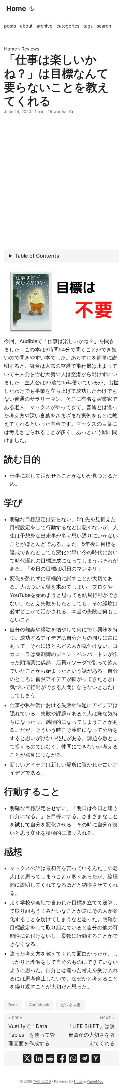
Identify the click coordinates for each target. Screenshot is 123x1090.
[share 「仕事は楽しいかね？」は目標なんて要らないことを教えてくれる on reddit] (50, 1058)
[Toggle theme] (31, 8)
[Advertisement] (61, 182)
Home (16, 8)
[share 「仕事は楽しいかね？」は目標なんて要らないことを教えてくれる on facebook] (61, 1058)
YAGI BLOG (42, 1081)
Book (13, 1004)
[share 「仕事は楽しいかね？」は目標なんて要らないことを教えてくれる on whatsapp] (73, 1058)
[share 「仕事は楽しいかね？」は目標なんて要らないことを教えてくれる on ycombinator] (96, 1058)
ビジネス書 (71, 1004)
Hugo (78, 1081)
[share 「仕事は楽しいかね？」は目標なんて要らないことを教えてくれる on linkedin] (38, 1058)
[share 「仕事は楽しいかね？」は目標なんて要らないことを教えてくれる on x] (27, 1058)
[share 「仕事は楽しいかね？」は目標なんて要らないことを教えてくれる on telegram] (84, 1058)
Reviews (30, 49)
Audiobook (39, 1004)
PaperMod (95, 1081)
